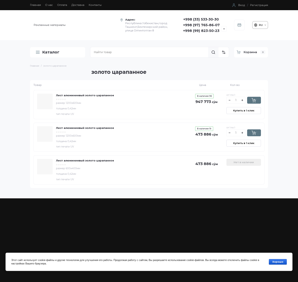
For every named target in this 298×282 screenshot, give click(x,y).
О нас (49, 5)
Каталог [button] (50, 52)
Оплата (62, 5)
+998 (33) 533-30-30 (201, 19)
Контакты (95, 5)
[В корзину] (254, 100)
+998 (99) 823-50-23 (201, 31)
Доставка (77, 5)
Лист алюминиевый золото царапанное (85, 95)
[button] (238, 5)
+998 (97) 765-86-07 (201, 25)
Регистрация (259, 5)
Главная (35, 5)
